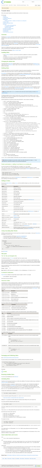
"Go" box (11, 258)
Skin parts (4, 24)
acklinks (17, 458)
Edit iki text (27, 458)
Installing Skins (5, 17)
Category (14, 5)
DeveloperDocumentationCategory (32, 455)
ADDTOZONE (5, 251)
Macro (3, 290)
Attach (39, 5)
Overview (4, 16)
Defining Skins (5, 19)
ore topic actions (33, 458)
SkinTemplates (13, 385)
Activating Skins (37, 64)
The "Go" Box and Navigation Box (10, 25)
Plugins (19, 50)
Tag (2, 313)
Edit (36, 5)
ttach (6, 458)
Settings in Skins (6, 21)
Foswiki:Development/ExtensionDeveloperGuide (10, 357)
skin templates (8, 36)
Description (13, 290)
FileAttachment (16, 217)
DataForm (15, 215)
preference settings (4, 382)
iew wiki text (22, 458)
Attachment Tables (8, 27)
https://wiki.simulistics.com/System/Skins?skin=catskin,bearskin (13, 397)
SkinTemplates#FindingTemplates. (25, 74)
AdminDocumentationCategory (21, 5)
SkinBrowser (16, 376)
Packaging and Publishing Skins (8, 28)
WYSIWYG (28, 168)
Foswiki (7, 5)
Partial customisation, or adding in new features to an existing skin (15, 20)
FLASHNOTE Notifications (9, 26)
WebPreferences (10, 64)
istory (13, 458)
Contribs (16, 50)
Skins (28, 5)
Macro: (3, 186)
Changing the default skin (7, 18)
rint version (9, 458)
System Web (11, 5)
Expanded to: (16, 186)
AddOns (13, 50)
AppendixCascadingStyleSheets (22, 236)
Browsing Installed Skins (7, 29)
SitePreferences (35, 63)
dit (3, 458)
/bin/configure (7, 54)
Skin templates (3, 73)
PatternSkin (16, 43)
